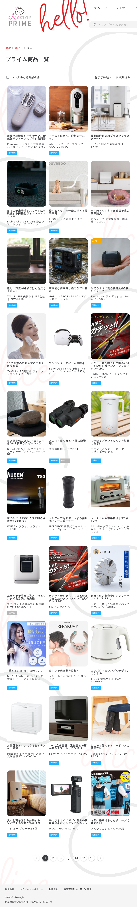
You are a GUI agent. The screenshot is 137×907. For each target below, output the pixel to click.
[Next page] (100, 858)
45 (91, 858)
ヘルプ (121, 8)
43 (76, 858)
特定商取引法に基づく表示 (78, 889)
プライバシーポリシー (31, 889)
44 (84, 858)
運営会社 (9, 889)
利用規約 (53, 889)
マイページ (100, 8)
